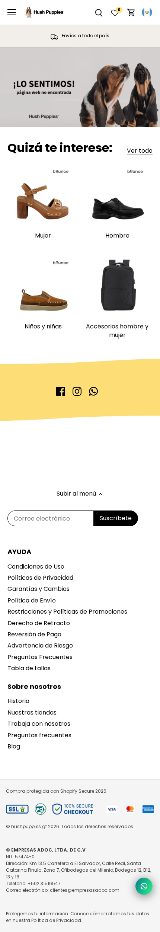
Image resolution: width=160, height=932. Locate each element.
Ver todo (140, 151)
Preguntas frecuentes (39, 735)
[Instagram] (77, 391)
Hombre (117, 235)
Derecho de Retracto (38, 623)
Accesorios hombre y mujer (117, 330)
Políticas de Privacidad (40, 577)
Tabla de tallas (29, 668)
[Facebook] (60, 391)
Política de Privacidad (56, 920)
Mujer (43, 235)
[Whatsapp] (93, 391)
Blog (13, 746)
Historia (18, 701)
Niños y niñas (43, 326)
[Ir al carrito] (131, 12)
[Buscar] (98, 12)
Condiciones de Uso (35, 566)
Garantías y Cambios (38, 589)
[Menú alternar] (11, 12)
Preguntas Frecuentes (40, 657)
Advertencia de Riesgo (40, 645)
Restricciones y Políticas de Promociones (67, 611)
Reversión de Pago (34, 634)
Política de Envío (31, 600)
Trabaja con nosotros (38, 723)
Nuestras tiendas (32, 712)
